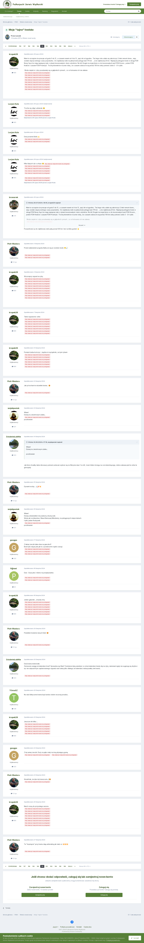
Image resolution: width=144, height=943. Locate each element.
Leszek (18, 36)
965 (14, 122)
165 (60, 46)
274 (14, 216)
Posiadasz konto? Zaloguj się (113, 4)
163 (51, 46)
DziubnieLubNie (13, 437)
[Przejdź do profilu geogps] (14, 547)
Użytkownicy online (22, 16)
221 (14, 426)
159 (33, 46)
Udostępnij (116, 37)
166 (65, 46)
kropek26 (13, 54)
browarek (13, 197)
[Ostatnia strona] (74, 46)
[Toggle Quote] (27, 203)
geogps (13, 540)
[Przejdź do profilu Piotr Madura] (14, 251)
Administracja (7, 16)
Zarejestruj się (134, 4)
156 (20, 46)
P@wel (13, 568)
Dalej (70, 46)
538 (14, 709)
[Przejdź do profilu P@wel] (14, 576)
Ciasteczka (87, 927)
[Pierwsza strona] (5, 46)
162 (47, 46)
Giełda (27, 11)
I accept (135, 938)
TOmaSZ (13, 690)
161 (42, 46)
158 (29, 46)
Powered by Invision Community (72, 931)
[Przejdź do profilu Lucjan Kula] (14, 111)
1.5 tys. (14, 262)
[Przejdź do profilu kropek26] (14, 61)
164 (56, 46)
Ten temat (130, 11)
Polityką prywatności (113, 940)
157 (25, 46)
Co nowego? (9, 11)
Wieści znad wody (29, 38)
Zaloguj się (104, 895)
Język (55, 927)
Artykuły (35, 11)
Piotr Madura (13, 244)
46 (15, 587)
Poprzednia (12, 46)
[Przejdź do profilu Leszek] (7, 37)
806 (14, 72)
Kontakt (64, 11)
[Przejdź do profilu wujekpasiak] (14, 415)
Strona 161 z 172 (84, 46)
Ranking (45, 11)
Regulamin (54, 11)
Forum (19, 11)
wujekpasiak (13, 408)
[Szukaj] (138, 11)
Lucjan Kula (13, 104)
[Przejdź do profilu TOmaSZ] (14, 698)
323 (14, 455)
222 (14, 558)
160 (38, 46)
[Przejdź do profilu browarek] (14, 204)
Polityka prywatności (67, 927)
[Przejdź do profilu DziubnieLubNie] (14, 444)
